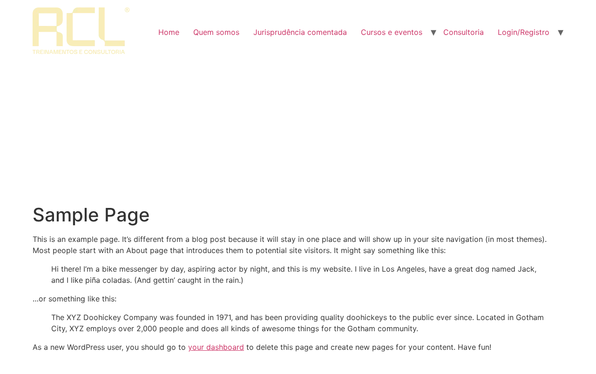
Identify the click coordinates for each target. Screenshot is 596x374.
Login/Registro (523, 32)
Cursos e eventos (391, 32)
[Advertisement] (298, 134)
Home (168, 32)
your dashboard (216, 347)
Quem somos (216, 32)
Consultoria (463, 32)
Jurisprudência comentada (300, 32)
